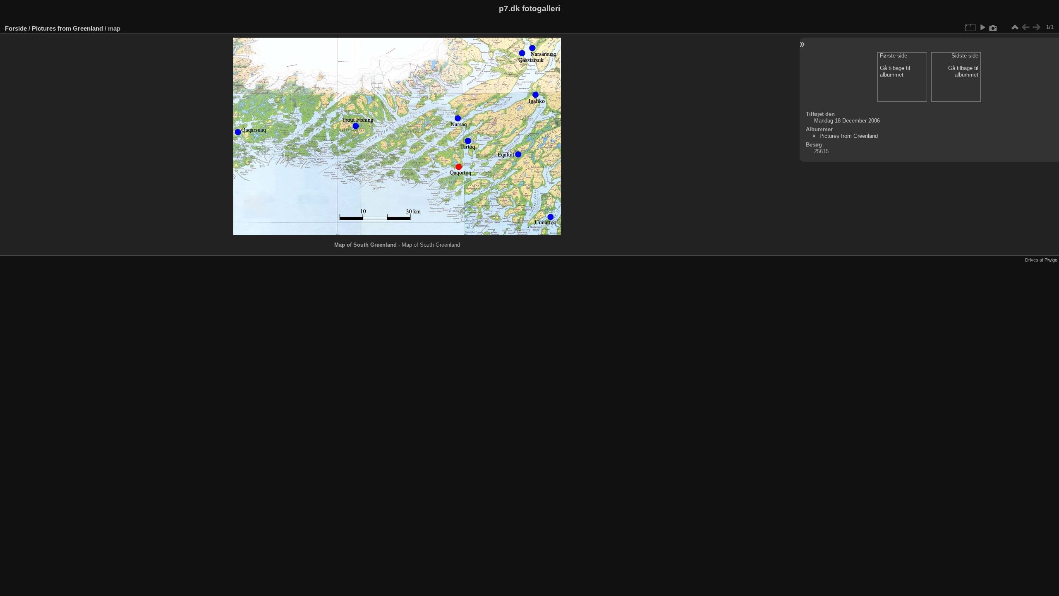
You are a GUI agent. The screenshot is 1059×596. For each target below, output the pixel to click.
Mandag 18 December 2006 (847, 121)
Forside (16, 28)
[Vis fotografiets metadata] (993, 27)
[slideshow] (982, 27)
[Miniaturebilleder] (1014, 27)
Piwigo (1051, 259)
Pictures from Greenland (67, 28)
